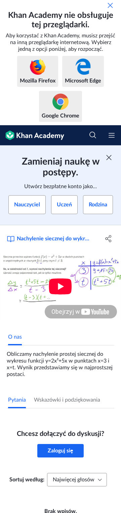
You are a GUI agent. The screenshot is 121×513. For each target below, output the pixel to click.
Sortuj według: (26, 479)
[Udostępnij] (108, 238)
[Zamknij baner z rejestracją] (109, 157)
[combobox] (77, 479)
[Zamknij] (110, 5)
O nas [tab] (15, 337)
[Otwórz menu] (112, 135)
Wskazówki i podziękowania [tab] (67, 400)
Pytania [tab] (17, 400)
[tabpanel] (60, 361)
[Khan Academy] (32, 135)
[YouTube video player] (60, 286)
